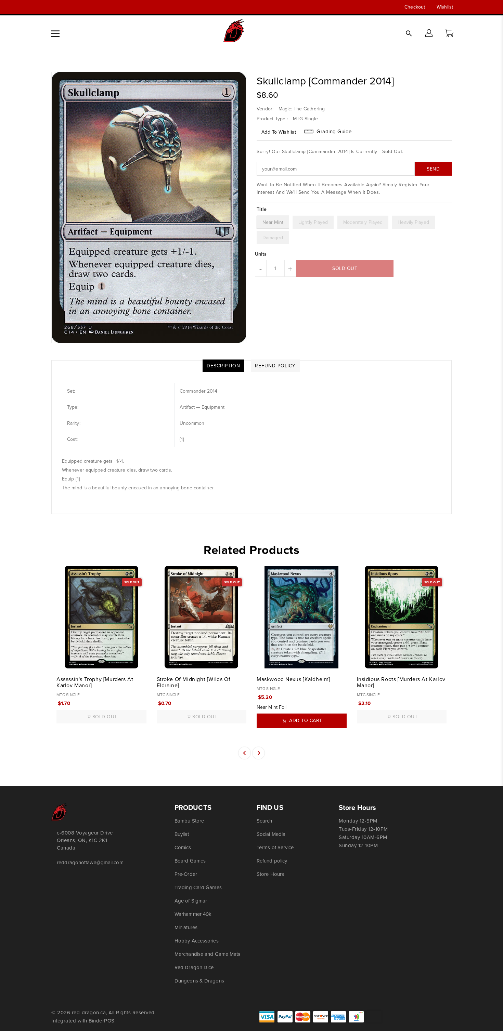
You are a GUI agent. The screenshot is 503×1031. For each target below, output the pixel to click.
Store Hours (270, 874)
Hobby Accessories (197, 940)
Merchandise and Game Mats (208, 954)
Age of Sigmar (191, 900)
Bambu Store (189, 820)
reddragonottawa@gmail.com (90, 862)
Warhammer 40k (193, 914)
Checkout (414, 6)
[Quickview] (62, 659)
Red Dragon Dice (194, 967)
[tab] (223, 366)
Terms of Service (275, 847)
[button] (450, 33)
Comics (183, 847)
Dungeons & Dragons (199, 980)
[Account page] (429, 33)
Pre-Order (186, 874)
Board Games (190, 860)
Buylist (182, 834)
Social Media (271, 834)
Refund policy (272, 860)
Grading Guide (334, 131)
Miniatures (186, 927)
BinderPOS (102, 1020)
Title (262, 209)
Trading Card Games (198, 887)
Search (264, 820)
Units (261, 254)
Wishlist (445, 6)
